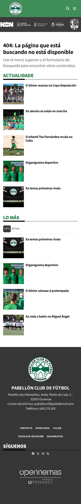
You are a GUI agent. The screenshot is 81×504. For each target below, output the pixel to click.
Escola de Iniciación (31, 436)
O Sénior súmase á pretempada (47, 291)
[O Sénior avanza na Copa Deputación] (13, 93)
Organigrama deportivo (42, 162)
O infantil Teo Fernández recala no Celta (49, 139)
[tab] (7, 228)
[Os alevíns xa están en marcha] (13, 119)
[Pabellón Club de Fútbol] (15, 8)
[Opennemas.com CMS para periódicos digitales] (40, 477)
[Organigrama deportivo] (13, 171)
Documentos (55, 436)
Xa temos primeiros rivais (43, 188)
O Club (57, 428)
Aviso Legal (43, 428)
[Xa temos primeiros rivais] (13, 196)
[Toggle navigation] (74, 8)
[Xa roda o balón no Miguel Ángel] (13, 325)
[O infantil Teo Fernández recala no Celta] (13, 145)
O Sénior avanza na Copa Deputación (51, 85)
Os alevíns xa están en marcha (46, 111)
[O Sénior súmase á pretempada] (13, 299)
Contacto (26, 428)
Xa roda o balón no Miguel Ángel (47, 316)
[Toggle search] (67, 8)
